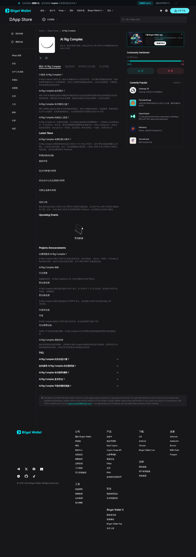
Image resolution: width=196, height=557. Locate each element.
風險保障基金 (112, 494)
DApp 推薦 (16, 55)
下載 (141, 431)
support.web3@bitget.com (79, 403)
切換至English (145, 3)
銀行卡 (52, 10)
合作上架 (110, 528)
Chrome (142, 446)
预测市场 (110, 459)
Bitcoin (173, 446)
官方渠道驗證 (80, 472)
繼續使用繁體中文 (163, 3)
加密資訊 (79, 454)
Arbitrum (174, 437)
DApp (109, 463)
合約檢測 (79, 498)
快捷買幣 (79, 489)
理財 (71, 10)
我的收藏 (19, 34)
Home (41, 31)
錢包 (42, 10)
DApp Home (53, 31)
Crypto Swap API (114, 450)
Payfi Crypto (112, 446)
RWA (109, 472)
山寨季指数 (111, 454)
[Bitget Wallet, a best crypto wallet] (21, 11)
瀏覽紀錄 (19, 42)
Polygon (173, 454)
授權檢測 (79, 494)
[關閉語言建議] (176, 3)
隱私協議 (142, 467)
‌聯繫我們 (79, 459)
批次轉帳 (79, 503)
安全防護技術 (112, 498)
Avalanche (174, 441)
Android (142, 441)
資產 (172, 431)
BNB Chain (174, 450)
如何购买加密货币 (114, 477)
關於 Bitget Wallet (83, 437)
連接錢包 (110, 519)
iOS (140, 437)
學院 (77, 446)
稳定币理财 (111, 441)
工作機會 (79, 468)
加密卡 (109, 437)
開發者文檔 (111, 515)
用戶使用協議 (144, 471)
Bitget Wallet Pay (114, 524)
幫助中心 (79, 450)
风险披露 (142, 476)
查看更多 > (177, 83)
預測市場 (80, 10)
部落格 (78, 441)
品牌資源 (79, 463)
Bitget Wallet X (95, 10)
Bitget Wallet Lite (147, 450)
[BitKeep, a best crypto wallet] (33, 432)
